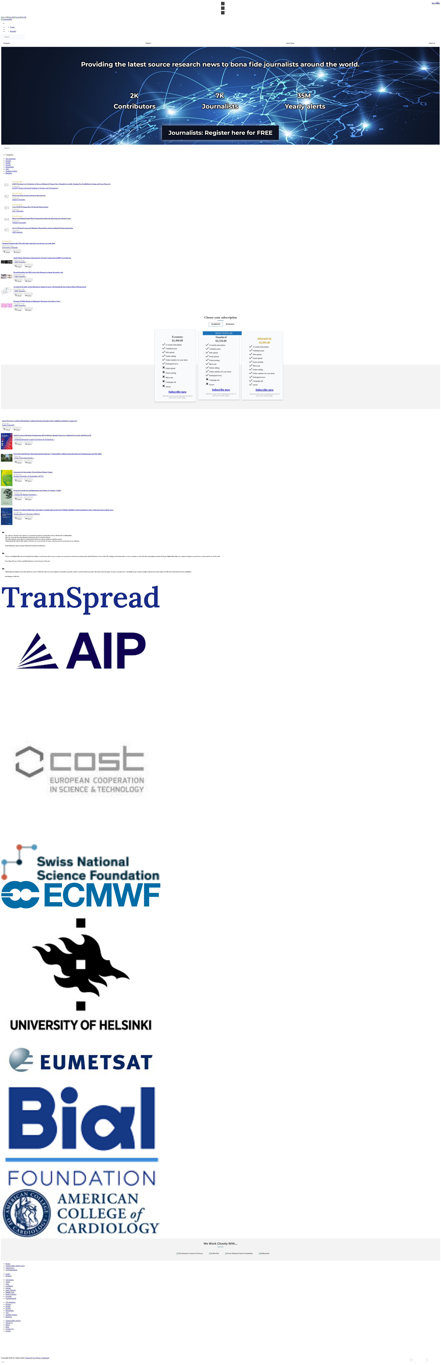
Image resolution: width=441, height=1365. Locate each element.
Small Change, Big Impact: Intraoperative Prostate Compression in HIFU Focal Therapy (42, 258)
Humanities (10, 167)
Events (8, 1331)
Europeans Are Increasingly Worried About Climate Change (33, 472)
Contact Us (10, 1329)
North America (11, 1294)
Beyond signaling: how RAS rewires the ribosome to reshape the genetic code (38, 272)
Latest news (10, 1268)
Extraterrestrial (11, 1298)
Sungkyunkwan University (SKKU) (27, 514)
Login (12, 27)
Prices (8, 1325)
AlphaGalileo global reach (15, 1266)
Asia (7, 1284)
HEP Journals (17, 232)
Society (8, 165)
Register (13, 31)
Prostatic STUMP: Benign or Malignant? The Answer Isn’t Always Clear (37, 301)
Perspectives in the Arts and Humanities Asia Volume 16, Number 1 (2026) (37, 490)
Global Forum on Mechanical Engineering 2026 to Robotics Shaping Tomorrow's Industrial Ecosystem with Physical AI (52, 435)
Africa (8, 1282)
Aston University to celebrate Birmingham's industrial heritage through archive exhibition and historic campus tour (39, 421)
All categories (11, 159)
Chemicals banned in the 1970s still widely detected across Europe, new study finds (28, 243)
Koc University (18, 211)
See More (436, 3)
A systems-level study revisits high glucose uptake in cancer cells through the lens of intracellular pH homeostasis (50, 287)
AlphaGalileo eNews (13, 1321)
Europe (8, 1288)
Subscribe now (177, 391)
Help (7, 1327)
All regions (10, 1280)
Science (8, 161)
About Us (9, 1323)
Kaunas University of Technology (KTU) (29, 476)
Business (9, 173)
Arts (7, 169)
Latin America (11, 1290)
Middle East (10, 1292)
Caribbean (9, 1286)
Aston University (8, 425)
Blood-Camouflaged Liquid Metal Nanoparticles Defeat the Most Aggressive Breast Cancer (41, 218)
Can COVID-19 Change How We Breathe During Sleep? (30, 207)
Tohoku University (19, 223)
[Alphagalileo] (6, 19)
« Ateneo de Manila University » (25, 495)
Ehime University (18, 200)
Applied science (11, 171)
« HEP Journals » (20, 262)
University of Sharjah (10, 247)
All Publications (11, 1270)
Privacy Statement (42, 1358)
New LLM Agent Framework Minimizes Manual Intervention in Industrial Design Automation (42, 228)
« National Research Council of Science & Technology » (34, 439)
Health (8, 163)
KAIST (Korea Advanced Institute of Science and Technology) (35, 188)
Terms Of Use (30, 1358)
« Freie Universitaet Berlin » (24, 458)
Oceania (8, 1296)
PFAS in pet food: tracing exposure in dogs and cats (28, 195)
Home (8, 1264)
